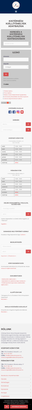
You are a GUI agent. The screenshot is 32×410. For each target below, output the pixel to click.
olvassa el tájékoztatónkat (8, 268)
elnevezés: (6, 56)
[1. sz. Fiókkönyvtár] (14, 112)
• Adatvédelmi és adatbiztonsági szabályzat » (13, 281)
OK (6, 74)
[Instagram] (18, 112)
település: (6, 64)
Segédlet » (4, 224)
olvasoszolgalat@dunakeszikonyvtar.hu (12, 357)
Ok (6, 406)
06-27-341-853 (8, 353)
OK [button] (28, 124)
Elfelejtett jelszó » (12, 256)
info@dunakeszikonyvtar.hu (13, 355)
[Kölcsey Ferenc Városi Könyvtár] (16, 5)
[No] (30, 404)
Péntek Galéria (8, 91)
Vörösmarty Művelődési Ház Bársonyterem (16, 96)
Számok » (23, 234)
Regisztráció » (4, 256)
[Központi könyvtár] (10, 112)
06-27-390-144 (8, 366)
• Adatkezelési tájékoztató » (8, 279)
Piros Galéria (7, 93)
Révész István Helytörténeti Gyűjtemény (15, 95)
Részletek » (4, 299)
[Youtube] (22, 112)
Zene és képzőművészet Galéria (13, 98)
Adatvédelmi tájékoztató (19, 406)
